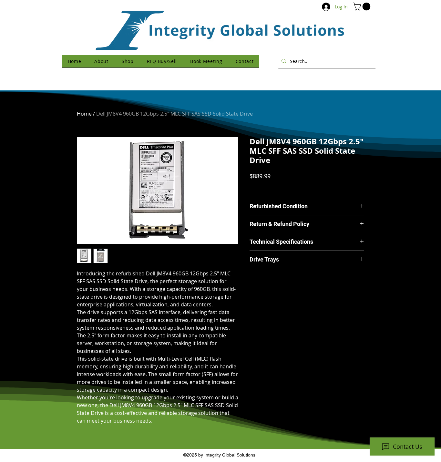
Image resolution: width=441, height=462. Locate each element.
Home (84, 113)
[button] (362, 6)
